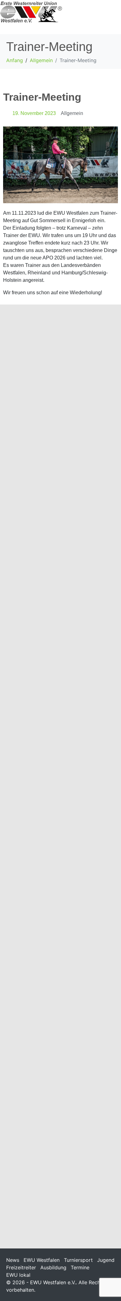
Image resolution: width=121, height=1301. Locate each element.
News (12, 1260)
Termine (80, 1267)
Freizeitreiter (21, 1267)
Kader (53, 406)
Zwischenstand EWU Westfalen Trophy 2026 (57, 1029)
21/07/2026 (17, 1194)
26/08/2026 (17, 406)
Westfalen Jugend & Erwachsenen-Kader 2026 (48, 392)
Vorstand (67, 406)
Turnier (54, 564)
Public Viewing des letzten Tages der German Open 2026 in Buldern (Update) (60, 546)
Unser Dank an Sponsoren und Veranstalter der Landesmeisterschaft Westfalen (58, 868)
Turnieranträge (31, 1183)
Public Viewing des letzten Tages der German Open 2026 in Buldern (60, 710)
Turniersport (78, 1260)
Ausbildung (53, 1267)
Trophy (54, 1044)
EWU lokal (18, 1275)
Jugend (105, 1260)
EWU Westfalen (42, 1260)
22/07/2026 (17, 887)
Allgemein (72, 113)
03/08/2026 (17, 729)
